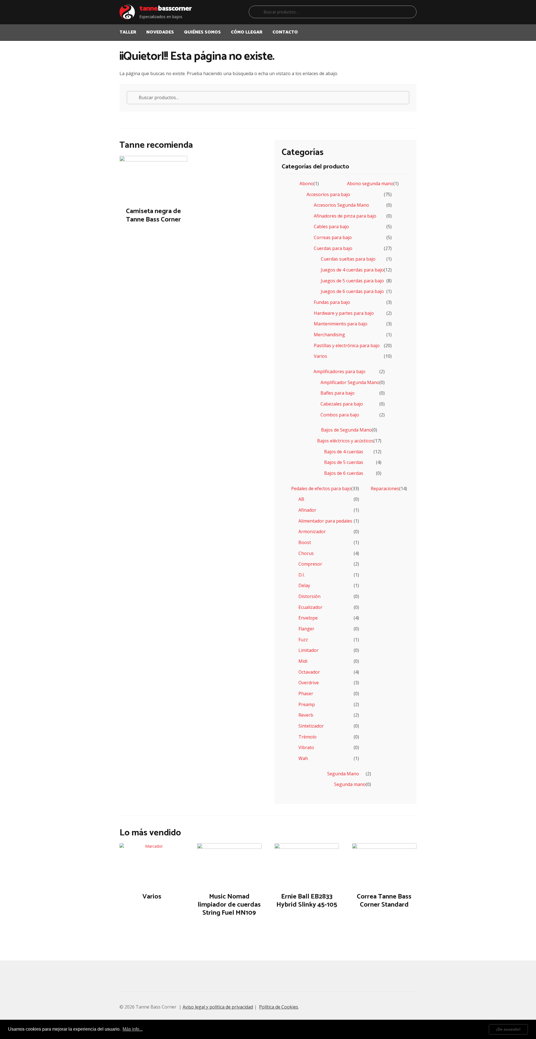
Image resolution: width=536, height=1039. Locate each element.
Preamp (306, 704)
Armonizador (312, 531)
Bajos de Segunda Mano (346, 430)
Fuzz (303, 640)
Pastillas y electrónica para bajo (347, 345)
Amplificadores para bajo (339, 371)
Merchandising (329, 335)
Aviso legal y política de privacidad (218, 1007)
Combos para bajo (339, 415)
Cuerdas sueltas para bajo (348, 259)
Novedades (160, 32)
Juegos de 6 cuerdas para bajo (352, 291)
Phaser (305, 693)
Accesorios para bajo (328, 194)
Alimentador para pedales (325, 521)
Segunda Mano (343, 774)
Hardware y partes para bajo (344, 313)
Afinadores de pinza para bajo (345, 216)
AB (301, 499)
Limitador (308, 650)
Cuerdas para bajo (333, 248)
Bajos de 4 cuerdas (343, 452)
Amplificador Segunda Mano (349, 382)
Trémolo (307, 737)
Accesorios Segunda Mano (341, 205)
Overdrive (308, 683)
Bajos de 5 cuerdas (343, 462)
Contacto (285, 32)
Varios (320, 356)
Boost (304, 542)
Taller (127, 32)
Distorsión (309, 596)
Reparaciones (385, 488)
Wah (303, 758)
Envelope (308, 618)
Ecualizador (310, 607)
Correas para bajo (333, 237)
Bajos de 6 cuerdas (343, 473)
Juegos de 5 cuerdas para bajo (352, 281)
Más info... (133, 1029)
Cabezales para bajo (341, 404)
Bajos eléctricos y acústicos (345, 441)
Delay (304, 585)
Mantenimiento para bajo (340, 324)
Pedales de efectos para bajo (321, 488)
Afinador (307, 510)
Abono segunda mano (370, 183)
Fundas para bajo (332, 302)
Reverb (305, 715)
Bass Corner (165, 9)
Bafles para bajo (337, 393)
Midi (302, 661)
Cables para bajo (331, 226)
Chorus (306, 553)
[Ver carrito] (410, 28)
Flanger (306, 629)
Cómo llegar (246, 32)
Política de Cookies (278, 1007)
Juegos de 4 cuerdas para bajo (352, 270)
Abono (307, 183)
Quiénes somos (202, 32)
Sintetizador (311, 726)
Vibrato (306, 747)
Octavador (309, 672)
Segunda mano (350, 784)
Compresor (310, 564)
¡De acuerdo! (508, 1029)
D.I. (301, 575)
